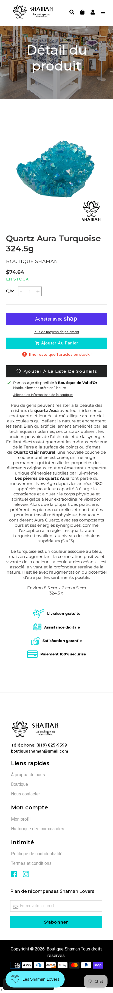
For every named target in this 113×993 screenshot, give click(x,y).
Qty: (10, 290)
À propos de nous (28, 774)
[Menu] (102, 13)
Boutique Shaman (63, 949)
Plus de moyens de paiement (56, 332)
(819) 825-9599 (51, 745)
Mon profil (20, 819)
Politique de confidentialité (37, 853)
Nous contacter (25, 793)
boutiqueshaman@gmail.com (39, 751)
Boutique (19, 784)
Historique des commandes (37, 828)
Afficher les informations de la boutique (43, 395)
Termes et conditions (31, 863)
